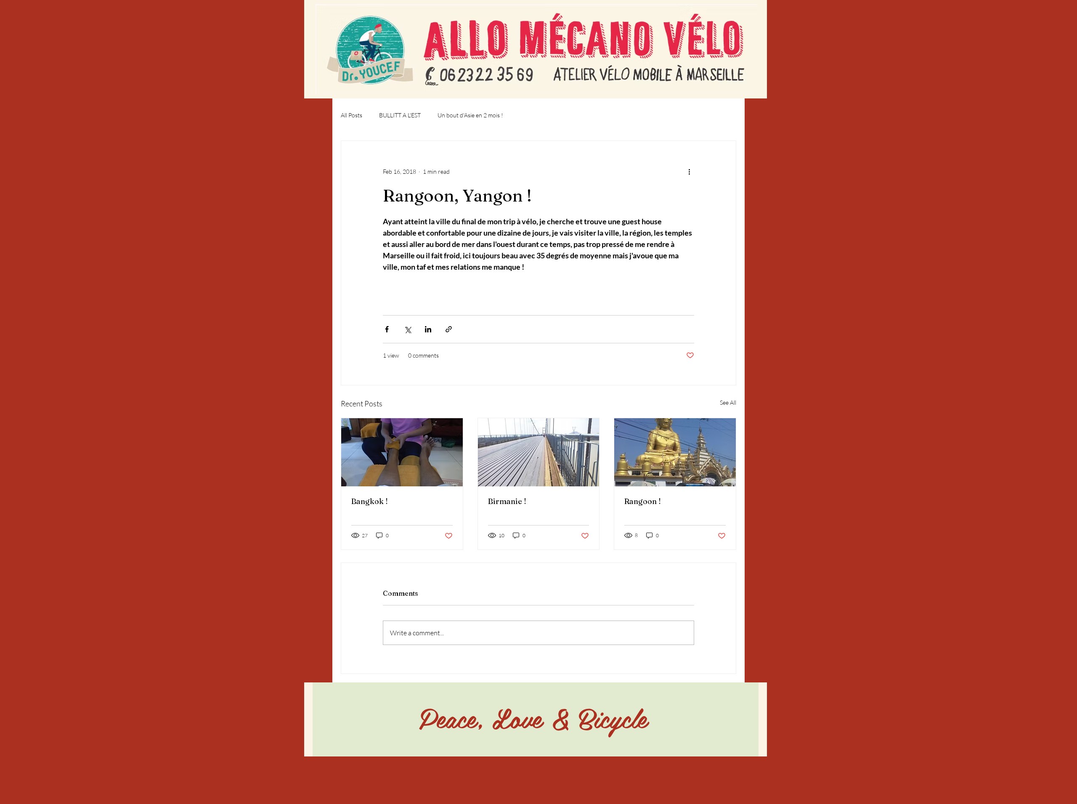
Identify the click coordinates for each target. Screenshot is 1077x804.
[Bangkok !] (402, 452)
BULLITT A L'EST (400, 115)
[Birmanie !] (539, 452)
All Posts (351, 115)
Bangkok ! (369, 501)
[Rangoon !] (675, 452)
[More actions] (689, 171)
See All (728, 402)
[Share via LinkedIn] (428, 329)
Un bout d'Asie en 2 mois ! (470, 115)
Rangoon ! (642, 501)
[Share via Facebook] (387, 329)
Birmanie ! (507, 501)
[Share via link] (449, 329)
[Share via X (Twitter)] (407, 329)
